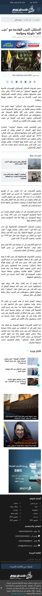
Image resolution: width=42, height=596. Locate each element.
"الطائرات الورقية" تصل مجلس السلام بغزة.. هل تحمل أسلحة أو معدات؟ (15, 360)
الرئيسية (36, 19)
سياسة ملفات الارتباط (18, 593)
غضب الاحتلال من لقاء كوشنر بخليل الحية (15, 370)
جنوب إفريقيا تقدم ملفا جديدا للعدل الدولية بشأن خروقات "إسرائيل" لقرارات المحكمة (21, 417)
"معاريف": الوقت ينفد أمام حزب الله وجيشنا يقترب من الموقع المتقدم (14, 175)
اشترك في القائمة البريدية (21, 566)
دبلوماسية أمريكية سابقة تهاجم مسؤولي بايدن (22, 445)
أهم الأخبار (27, 19)
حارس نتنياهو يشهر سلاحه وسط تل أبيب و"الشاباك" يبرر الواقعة (15, 381)
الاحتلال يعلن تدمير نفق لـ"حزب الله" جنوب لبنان (15, 162)
